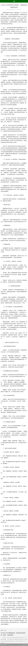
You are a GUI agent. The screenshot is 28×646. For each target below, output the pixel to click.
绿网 (14, 1)
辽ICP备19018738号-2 (15, 644)
